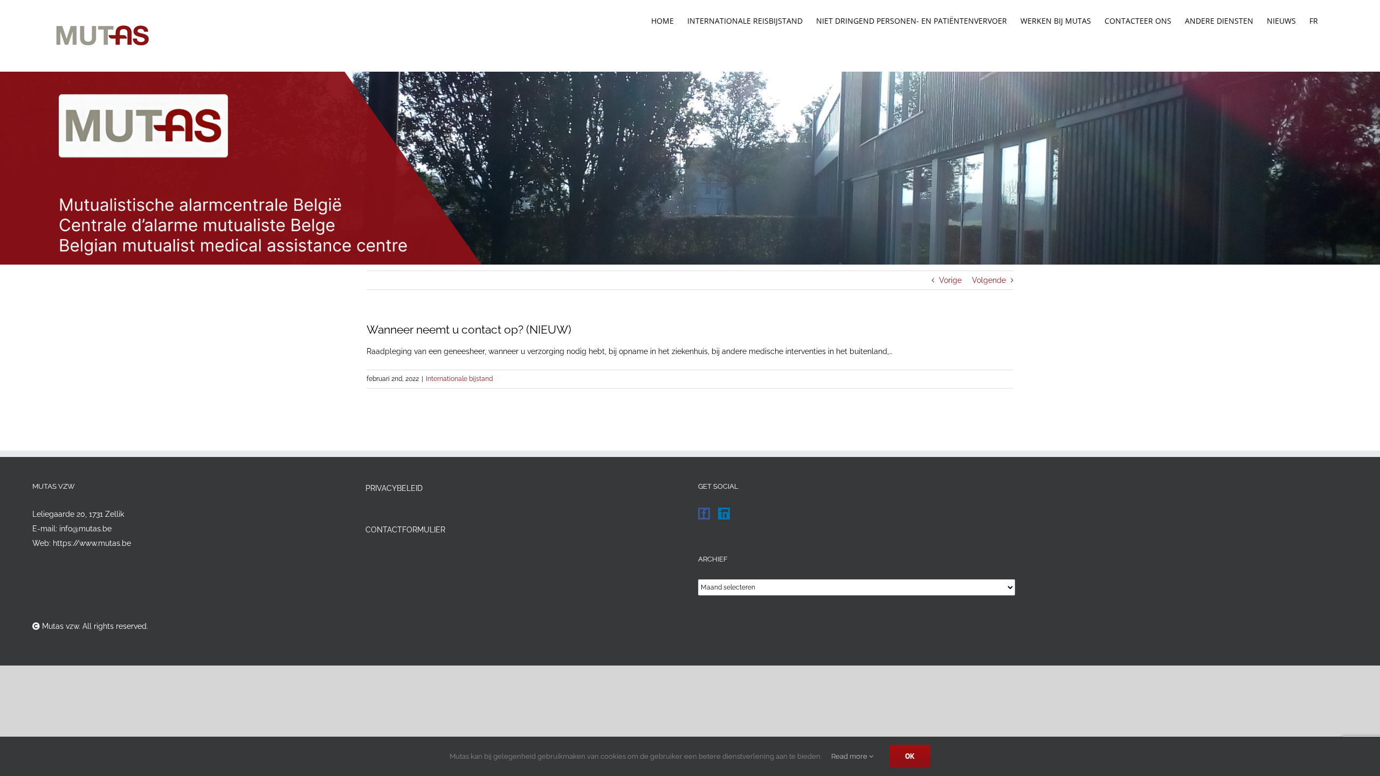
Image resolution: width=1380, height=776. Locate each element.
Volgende (989, 280)
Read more (850, 756)
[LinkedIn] (724, 513)
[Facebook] (704, 513)
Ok (910, 756)
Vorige (950, 280)
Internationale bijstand (459, 379)
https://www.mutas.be (92, 543)
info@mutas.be (85, 528)
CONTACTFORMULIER (405, 529)
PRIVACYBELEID (394, 488)
